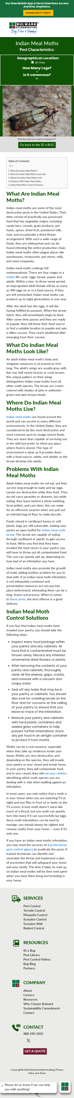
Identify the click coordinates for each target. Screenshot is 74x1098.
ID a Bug (29, 950)
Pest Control (31, 906)
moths (10, 277)
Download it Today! (38, 12)
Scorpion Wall (32, 924)
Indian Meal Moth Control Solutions (26, 185)
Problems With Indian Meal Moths (25, 181)
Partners (29, 968)
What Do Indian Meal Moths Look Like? (28, 174)
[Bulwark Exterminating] (24, 28)
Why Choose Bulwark (38, 1004)
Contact (28, 1013)
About (27, 990)
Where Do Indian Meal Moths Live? (26, 178)
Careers (28, 995)
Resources (30, 999)
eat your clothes (55, 773)
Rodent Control (33, 928)
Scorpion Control (34, 919)
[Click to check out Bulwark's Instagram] (38, 1041)
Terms (43, 1073)
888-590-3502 (33, 1033)
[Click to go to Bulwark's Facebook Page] (25, 1041)
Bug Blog (29, 964)
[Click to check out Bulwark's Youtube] (34, 1041)
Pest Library (31, 955)
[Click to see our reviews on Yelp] (47, 1041)
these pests (18, 599)
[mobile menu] (69, 24)
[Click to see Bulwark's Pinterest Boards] (43, 1041)
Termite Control (34, 910)
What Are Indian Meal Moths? (23, 171)
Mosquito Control (35, 915)
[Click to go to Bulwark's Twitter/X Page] (29, 1041)
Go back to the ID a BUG (37, 145)
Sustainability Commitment (41, 1008)
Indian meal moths (18, 417)
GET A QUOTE (35, 1051)
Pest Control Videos (36, 959)
